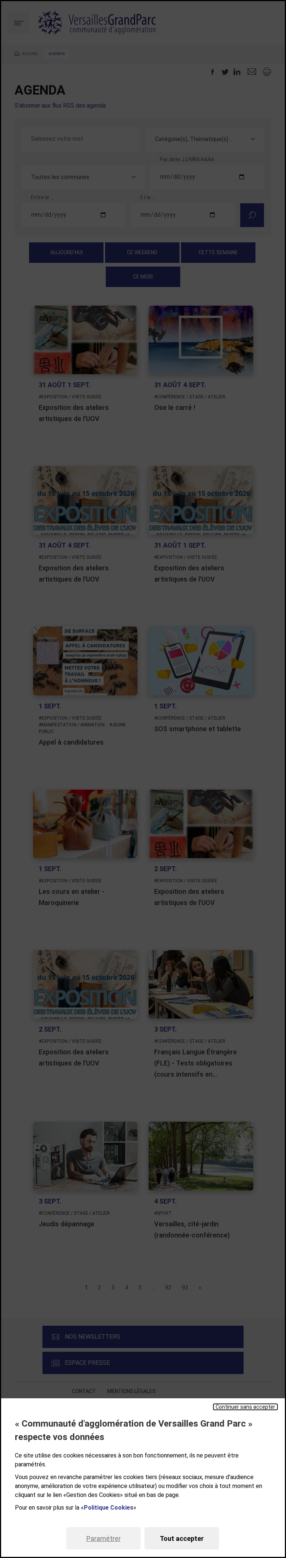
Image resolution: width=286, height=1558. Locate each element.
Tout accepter (182, 1538)
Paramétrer (103, 1538)
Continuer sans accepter (245, 1407)
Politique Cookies (108, 1507)
